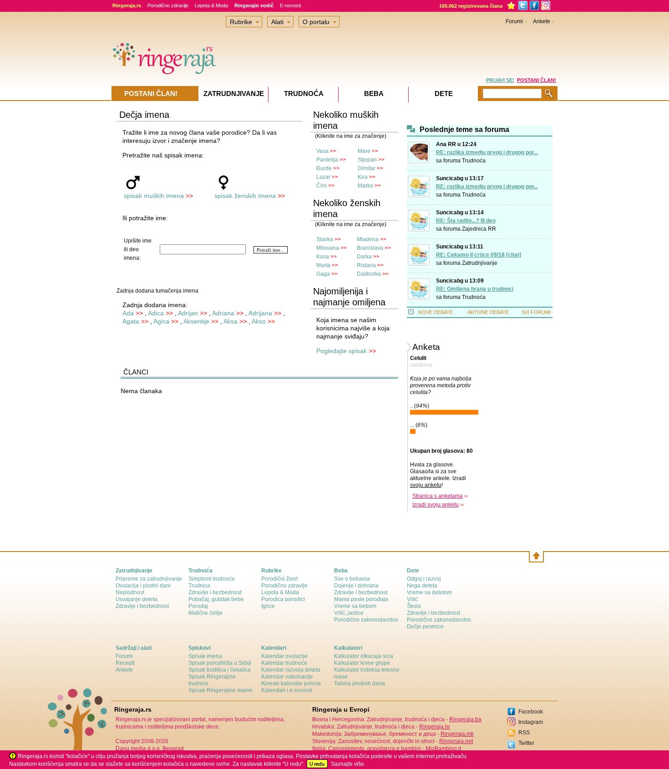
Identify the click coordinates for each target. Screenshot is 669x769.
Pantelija (327, 160)
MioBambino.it (443, 748)
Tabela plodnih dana (359, 683)
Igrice (268, 606)
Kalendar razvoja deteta (290, 670)
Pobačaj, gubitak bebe (216, 599)
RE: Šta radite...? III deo (466, 221)
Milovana (327, 248)
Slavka (324, 239)
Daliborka (369, 274)
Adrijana (260, 313)
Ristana (366, 265)
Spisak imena (205, 656)
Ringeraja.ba (465, 719)
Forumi (514, 21)
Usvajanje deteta (136, 599)
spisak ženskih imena (245, 195)
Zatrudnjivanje (479, 263)
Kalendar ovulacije (284, 656)
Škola (414, 606)
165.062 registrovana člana (470, 6)
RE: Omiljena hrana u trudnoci (474, 289)
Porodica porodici (283, 599)
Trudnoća (474, 160)
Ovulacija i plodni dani (143, 585)
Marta (323, 265)
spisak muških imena (154, 195)
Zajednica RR (479, 229)
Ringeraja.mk (457, 734)
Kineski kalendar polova (291, 683)
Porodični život (279, 579)
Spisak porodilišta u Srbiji (219, 663)
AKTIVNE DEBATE (488, 312)
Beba (374, 93)
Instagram (530, 722)
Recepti (125, 663)
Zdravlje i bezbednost (142, 606)
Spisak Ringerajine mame (220, 690)
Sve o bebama (352, 579)
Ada (128, 313)
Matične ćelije (205, 613)
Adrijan (188, 313)
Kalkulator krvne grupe (362, 663)
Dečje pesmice (425, 626)
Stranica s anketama (437, 496)
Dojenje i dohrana (356, 585)
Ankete (541, 21)
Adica (156, 313)
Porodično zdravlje (167, 5)
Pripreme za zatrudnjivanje (149, 579)
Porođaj (198, 606)
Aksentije (196, 321)
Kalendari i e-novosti (286, 690)
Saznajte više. (348, 764)
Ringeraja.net (456, 741)
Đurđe (324, 168)
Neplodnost (130, 592)
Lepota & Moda (211, 5)
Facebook (530, 711)
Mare (364, 151)
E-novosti (290, 5)
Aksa (230, 321)
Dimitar (366, 168)
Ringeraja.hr (434, 726)
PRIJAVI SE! (500, 80)
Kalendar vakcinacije (287, 676)
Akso (259, 321)
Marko (365, 185)
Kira (363, 177)
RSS (524, 732)
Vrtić (412, 599)
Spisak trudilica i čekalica (219, 670)
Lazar (323, 177)
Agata (130, 321)
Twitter (526, 743)
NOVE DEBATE (435, 312)
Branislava (370, 248)
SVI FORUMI (536, 312)
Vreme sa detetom (429, 592)
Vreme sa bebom (355, 606)
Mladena (368, 239)
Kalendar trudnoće (284, 663)
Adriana (223, 313)
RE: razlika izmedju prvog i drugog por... (487, 152)
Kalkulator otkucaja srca (363, 656)
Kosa (322, 256)
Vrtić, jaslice (349, 613)
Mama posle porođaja (361, 599)
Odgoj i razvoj (424, 579)
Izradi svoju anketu (435, 504)
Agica (161, 321)
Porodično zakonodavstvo (366, 620)
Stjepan (367, 160)
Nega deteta (422, 585)
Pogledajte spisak (341, 350)
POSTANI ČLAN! (536, 80)
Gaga (323, 274)
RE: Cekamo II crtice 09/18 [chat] (478, 255)
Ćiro (321, 185)
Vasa (322, 151)
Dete (444, 93)
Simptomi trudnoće (211, 579)
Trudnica (199, 585)
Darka (364, 256)
